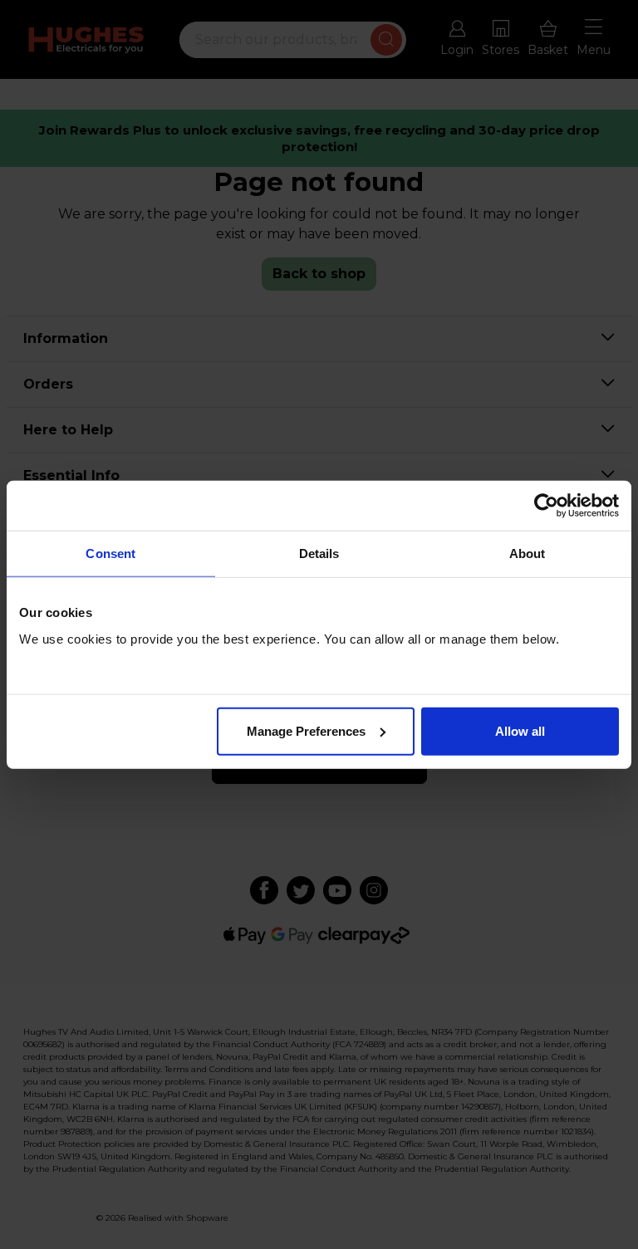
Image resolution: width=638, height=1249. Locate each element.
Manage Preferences (306, 730)
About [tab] (527, 553)
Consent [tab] (110, 553)
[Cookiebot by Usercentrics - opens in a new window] (546, 505)
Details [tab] (319, 553)
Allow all (520, 730)
